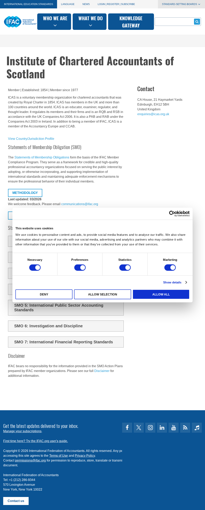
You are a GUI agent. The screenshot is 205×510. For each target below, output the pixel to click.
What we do (90, 18)
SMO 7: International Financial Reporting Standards (63, 342)
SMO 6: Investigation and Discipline (48, 326)
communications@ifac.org (79, 204)
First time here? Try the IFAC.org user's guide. (35, 441)
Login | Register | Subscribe (116, 4)
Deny (44, 294)
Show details (172, 282)
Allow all (161, 294)
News (86, 4)
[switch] (80, 267)
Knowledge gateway (131, 21)
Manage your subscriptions (22, 431)
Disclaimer (102, 371)
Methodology (25, 193)
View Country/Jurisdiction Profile (31, 138)
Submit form (197, 22)
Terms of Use (58, 455)
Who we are (55, 18)
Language (67, 4)
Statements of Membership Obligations (41, 157)
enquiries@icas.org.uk (153, 114)
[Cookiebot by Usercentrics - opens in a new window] (172, 214)
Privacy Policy (85, 455)
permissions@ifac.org (30, 460)
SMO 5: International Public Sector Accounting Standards (58, 307)
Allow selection (102, 294)
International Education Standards (28, 4)
